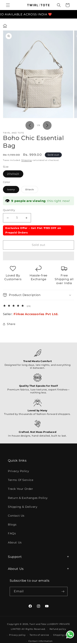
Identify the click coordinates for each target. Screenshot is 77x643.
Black (31, 190)
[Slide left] (29, 125)
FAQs (12, 533)
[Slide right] (47, 125)
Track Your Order (20, 489)
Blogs (12, 524)
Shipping (26, 160)
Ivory (13, 190)
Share (11, 324)
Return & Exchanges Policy (28, 498)
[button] (38, 256)
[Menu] (8, 5)
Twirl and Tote (37, 624)
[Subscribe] (63, 591)
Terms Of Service (20, 480)
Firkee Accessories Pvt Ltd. (36, 314)
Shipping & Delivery (22, 507)
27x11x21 (15, 174)
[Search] (58, 5)
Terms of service (39, 635)
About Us (15, 542)
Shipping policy (62, 635)
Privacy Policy (18, 471)
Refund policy (58, 629)
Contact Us (16, 515)
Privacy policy (17, 635)
